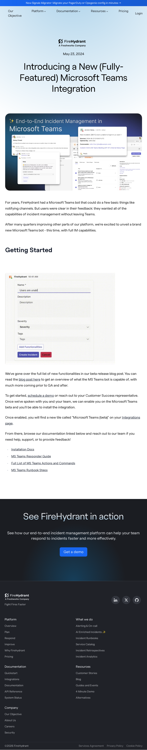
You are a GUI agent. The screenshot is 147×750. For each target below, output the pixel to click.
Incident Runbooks (87, 638)
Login (139, 13)
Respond (10, 638)
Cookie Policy (134, 746)
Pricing (123, 11)
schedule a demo (41, 395)
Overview (10, 626)
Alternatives (83, 697)
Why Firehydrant (15, 650)
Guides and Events (87, 685)
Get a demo (73, 552)
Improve (10, 644)
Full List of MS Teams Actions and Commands (43, 463)
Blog (78, 679)
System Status (13, 697)
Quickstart (11, 673)
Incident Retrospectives (90, 650)
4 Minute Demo (85, 691)
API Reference (13, 691)
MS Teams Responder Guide (31, 456)
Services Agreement (91, 746)
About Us (10, 720)
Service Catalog (85, 644)
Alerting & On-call (86, 626)
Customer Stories (86, 673)
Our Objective (15, 13)
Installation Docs (22, 449)
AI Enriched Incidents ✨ (91, 632)
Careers (10, 726)
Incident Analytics (86, 656)
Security (10, 732)
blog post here (29, 379)
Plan (7, 632)
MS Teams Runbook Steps (29, 470)
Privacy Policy (115, 746)
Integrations (12, 679)
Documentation (14, 685)
